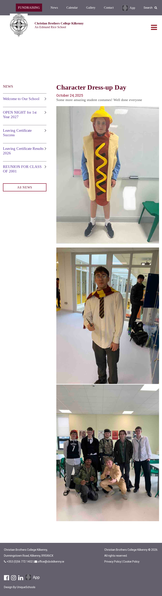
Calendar (72, 7)
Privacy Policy (112, 561)
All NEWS (24, 187)
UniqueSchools (26, 587)
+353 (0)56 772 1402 (20, 561)
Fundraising (29, 7)
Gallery (90, 7)
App (132, 7)
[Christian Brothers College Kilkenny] (19, 25)
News (54, 7)
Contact (109, 7)
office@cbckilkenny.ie (51, 561)
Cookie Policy (131, 561)
